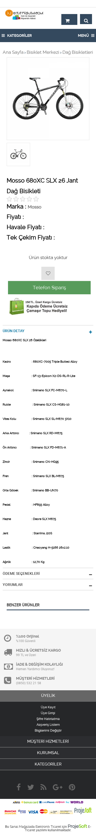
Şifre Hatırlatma (48, 719)
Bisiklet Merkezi (43, 52)
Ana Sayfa (13, 52)
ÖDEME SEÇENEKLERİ (21, 573)
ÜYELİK (48, 695)
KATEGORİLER (19, 35)
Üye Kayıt (48, 707)
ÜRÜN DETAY (14, 331)
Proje (77, 826)
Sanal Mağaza (20, 827)
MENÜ (84, 35)
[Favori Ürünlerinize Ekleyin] (48, 273)
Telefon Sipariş (49, 287)
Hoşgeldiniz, (80, 3)
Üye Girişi (48, 713)
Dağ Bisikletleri (77, 52)
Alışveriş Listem (48, 725)
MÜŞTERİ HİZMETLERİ (48, 741)
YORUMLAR (13, 584)
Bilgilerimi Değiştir (48, 730)
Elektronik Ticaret (48, 827)
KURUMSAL (48, 752)
